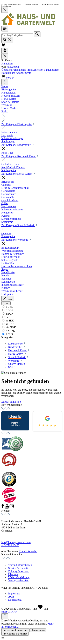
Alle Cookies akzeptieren (15, 633)
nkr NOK (10, 327)
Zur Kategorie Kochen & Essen (18, 156)
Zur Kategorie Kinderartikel (16, 144)
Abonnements (23, 72)
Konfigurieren (38, 630)
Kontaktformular (28, 551)
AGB (11, 596)
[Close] (2, 637)
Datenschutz (15, 599)
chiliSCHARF (9, 611)
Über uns (13, 574)
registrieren (13, 66)
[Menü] (4, 28)
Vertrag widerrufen (18, 580)
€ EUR (9, 334)
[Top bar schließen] (4, 10)
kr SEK (9, 320)
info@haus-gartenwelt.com (16, 542)
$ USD (9, 306)
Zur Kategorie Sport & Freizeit (18, 225)
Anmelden (7, 63)
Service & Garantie (18, 568)
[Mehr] (4, 82)
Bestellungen (8, 72)
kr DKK (10, 323)
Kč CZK (10, 330)
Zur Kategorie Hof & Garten (17, 173)
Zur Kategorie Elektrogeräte (16, 124)
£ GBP (9, 310)
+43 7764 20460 (10, 545)
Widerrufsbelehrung (19, 577)
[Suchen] (37, 34)
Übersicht (6, 69)
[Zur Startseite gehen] (28, 24)
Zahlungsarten (51, 69)
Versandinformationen (20, 565)
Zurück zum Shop (11, 401)
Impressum (14, 593)
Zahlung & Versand (18, 571)
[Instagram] (12, 507)
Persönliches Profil (22, 69)
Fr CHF (9, 317)
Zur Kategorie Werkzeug (15, 239)
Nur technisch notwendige (15, 630)
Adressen (38, 69)
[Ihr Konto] (4, 50)
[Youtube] (7, 507)
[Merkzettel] (3, 46)
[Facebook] (3, 507)
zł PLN (9, 313)
